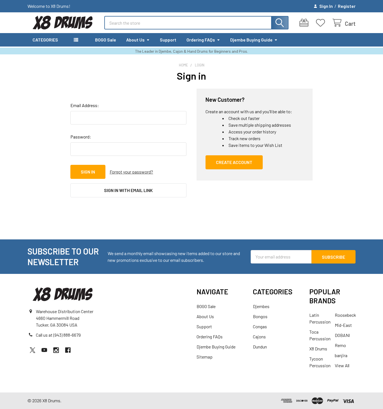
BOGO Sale (105, 39)
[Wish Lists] (321, 23)
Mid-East (343, 325)
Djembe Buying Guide (251, 39)
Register (347, 6)
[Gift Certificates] (305, 23)
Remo (340, 345)
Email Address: (84, 105)
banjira (341, 355)
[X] (32, 350)
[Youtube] (44, 350)
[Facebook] (68, 350)
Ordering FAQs (200, 39)
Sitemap (205, 356)
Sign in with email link (128, 190)
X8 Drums (318, 348)
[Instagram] (56, 350)
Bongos (260, 316)
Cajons (259, 336)
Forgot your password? (131, 171)
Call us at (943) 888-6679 (58, 335)
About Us (135, 39)
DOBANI (342, 335)
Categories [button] (45, 39)
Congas (260, 326)
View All (342, 365)
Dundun (260, 346)
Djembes (261, 306)
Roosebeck (345, 315)
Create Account (234, 162)
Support (168, 39)
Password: (80, 136)
